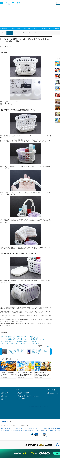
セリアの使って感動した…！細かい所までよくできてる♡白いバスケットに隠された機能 (40, 28)
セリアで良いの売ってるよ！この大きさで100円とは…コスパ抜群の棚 (18, 341)
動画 (2, 399)
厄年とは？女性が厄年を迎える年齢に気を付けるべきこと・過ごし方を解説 (19, 338)
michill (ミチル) (48, 346)
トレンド (13, 28)
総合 (3, 32)
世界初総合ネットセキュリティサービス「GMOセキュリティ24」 (14, 428)
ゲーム (3, 400)
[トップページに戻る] (6, 3)
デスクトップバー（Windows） (24, 394)
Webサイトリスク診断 (43, 428)
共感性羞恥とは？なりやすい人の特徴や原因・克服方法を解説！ (17, 336)
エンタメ (16, 32)
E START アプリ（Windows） (24, 395)
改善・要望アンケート (52, 394)
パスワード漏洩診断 (33, 428)
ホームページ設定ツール (23, 398)
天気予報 (3, 394)
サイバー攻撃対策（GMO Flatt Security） (45, 430)
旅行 (23, 32)
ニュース (3, 398)
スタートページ (5, 392)
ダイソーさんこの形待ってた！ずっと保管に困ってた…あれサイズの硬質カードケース (22, 339)
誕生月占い (4, 396)
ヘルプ (48, 392)
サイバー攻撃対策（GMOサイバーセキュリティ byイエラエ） (23, 430)
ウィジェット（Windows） (23, 392)
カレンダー (4, 395)
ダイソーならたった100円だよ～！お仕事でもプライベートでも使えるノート (20, 343)
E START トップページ (5, 28)
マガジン (18, 28)
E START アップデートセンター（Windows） (28, 396)
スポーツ (36, 32)
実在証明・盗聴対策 (5, 430)
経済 (29, 32)
